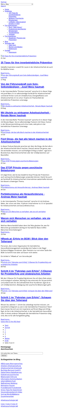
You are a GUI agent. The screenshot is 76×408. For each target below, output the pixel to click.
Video (20, 392)
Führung (13, 377)
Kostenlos (8, 11)
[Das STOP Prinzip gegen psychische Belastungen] (19, 161)
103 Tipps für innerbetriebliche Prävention (14, 14)
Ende (7, 341)
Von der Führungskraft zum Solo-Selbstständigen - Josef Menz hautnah (22, 85)
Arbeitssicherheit (7, 368)
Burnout (11, 370)
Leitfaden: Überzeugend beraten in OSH (17, 23)
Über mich (12, 45)
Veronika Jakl (9, 43)
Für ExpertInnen (10, 36)
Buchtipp (4, 370)
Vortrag (4, 394)
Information (5, 379)
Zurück (7, 327)
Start (6, 325)
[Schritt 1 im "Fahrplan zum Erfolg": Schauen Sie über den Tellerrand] (26, 291)
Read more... (5, 73)
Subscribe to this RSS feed (10, 321)
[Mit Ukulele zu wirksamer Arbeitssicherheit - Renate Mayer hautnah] (26, 106)
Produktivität (16, 388)
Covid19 (17, 370)
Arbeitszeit (18, 368)
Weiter (7, 338)
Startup (3, 2)
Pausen (12, 385)
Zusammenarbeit (7, 396)
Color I (3, 404)
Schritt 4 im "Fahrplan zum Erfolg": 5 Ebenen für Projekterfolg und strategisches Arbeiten (26, 272)
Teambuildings (14, 32)
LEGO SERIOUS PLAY (8, 381)
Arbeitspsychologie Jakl (9, 400)
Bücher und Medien (15, 47)
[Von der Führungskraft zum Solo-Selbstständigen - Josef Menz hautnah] (27, 77)
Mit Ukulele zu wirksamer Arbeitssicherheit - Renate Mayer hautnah (25, 114)
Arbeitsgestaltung (14, 366)
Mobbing (14, 383)
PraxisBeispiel (6, 388)
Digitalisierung (16, 372)
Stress (3, 390)
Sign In (3, 6)
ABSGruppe (5, 364)
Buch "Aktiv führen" (15, 27)
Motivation (5, 385)
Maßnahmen (6, 383)
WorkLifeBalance (13, 394)
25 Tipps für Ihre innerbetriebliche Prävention (26, 62)
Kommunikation (16, 379)
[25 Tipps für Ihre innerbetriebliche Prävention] (18, 56)
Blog (6, 41)
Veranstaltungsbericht (9, 392)
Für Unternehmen (11, 25)
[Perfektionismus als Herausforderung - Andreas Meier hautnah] (25, 187)
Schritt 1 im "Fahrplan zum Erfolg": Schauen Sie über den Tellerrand (26, 299)
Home (7, 9)
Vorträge (12, 34)
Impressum (12, 52)
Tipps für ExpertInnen (14, 390)
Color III (14, 404)
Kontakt (7, 50)
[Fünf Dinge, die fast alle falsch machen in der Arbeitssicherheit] (25, 132)
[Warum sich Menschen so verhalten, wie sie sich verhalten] (23, 212)
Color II (8, 404)
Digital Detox (6, 372)
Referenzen (13, 49)
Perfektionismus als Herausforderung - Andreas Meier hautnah (23, 195)
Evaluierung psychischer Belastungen (17, 30)
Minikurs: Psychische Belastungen (16, 19)
